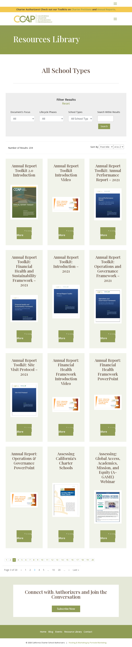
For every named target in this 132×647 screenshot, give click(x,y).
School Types (75, 112)
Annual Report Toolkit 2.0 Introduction (24, 170)
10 (42, 560)
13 (57, 560)
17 (77, 560)
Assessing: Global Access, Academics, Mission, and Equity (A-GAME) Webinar (107, 467)
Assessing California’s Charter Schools (66, 460)
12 (52, 560)
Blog (50, 631)
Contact (88, 631)
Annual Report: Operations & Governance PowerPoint (24, 460)
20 (92, 560)
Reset (66, 103)
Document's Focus (20, 112)
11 (47, 560)
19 (87, 560)
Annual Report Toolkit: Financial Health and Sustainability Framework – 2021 (24, 271)
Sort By (94, 146)
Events (58, 631)
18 (82, 560)
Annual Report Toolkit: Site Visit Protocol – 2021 (24, 367)
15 (67, 560)
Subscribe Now (66, 609)
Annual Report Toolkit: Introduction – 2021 (66, 264)
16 (72, 560)
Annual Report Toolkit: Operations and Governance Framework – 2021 (107, 269)
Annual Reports (106, 9)
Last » (76, 569)
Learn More (24, 233)
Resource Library (73, 631)
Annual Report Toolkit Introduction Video (66, 172)
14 (62, 560)
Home (44, 631)
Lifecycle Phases (48, 112)
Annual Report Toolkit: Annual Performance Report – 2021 (108, 172)
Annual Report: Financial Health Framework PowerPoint (108, 369)
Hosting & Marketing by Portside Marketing (87, 642)
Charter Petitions (81, 9)
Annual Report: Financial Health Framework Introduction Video (66, 372)
